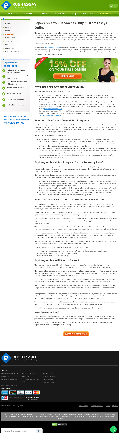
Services (28, 14)
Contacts (88, 14)
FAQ (74, 14)
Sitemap (115, 406)
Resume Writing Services (9, 385)
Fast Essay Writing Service (9, 373)
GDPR (108, 406)
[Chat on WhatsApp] (113, 429)
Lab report (25, 376)
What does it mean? (21, 431)
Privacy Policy (83, 406)
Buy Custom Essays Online (76, 333)
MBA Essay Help (48, 382)
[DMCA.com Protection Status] (59, 426)
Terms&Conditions (97, 406)
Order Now (105, 14)
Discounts (60, 14)
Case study (5, 376)
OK (39, 431)
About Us (12, 14)
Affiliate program (49, 373)
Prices (44, 14)
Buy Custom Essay (49, 376)
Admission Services (28, 373)
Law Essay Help (48, 379)
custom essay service (52, 47)
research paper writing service (50, 115)
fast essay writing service (53, 109)
